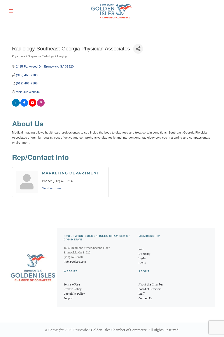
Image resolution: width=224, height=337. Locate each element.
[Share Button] (138, 49)
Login (142, 258)
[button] (11, 11)
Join (141, 249)
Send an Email (52, 188)
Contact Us (145, 298)
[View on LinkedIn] (16, 105)
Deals (142, 263)
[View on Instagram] (41, 105)
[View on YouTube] (32, 105)
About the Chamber (150, 284)
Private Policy (73, 289)
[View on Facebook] (24, 105)
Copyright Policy (74, 294)
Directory (144, 254)
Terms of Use (72, 284)
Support (69, 298)
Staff (141, 294)
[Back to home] (112, 11)
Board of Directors (149, 289)
